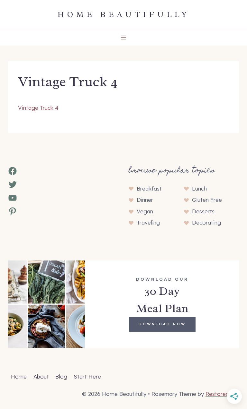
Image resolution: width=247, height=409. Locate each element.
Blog (61, 376)
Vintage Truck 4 (38, 107)
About (41, 376)
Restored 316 (222, 393)
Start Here (87, 376)
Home (19, 376)
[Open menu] (124, 37)
